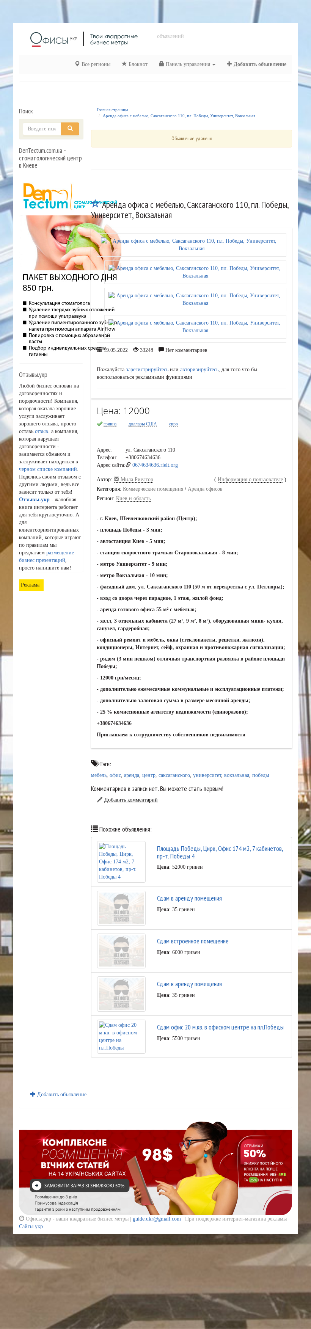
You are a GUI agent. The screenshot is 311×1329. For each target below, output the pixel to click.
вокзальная (236, 775)
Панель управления (188, 64)
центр (149, 775)
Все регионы (95, 64)
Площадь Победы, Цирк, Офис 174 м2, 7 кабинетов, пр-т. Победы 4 (220, 852)
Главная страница (112, 109)
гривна (110, 424)
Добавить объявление (259, 64)
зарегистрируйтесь (147, 369)
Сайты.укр (31, 1226)
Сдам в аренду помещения (189, 898)
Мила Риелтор (136, 479)
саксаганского (174, 775)
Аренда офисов (205, 489)
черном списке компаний (48, 469)
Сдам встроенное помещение (193, 941)
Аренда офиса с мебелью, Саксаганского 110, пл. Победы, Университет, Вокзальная (179, 115)
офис (115, 775)
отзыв (41, 431)
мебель (99, 775)
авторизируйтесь (199, 369)
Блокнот (137, 64)
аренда (131, 775)
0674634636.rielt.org (155, 465)
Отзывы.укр (34, 499)
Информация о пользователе (250, 479)
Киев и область (133, 498)
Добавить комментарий (131, 800)
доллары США (143, 424)
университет (207, 775)
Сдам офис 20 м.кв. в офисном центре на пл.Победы (220, 1027)
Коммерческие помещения (153, 489)
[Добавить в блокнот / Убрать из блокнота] (95, 204)
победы (260, 775)
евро (173, 424)
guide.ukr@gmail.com (157, 1219)
